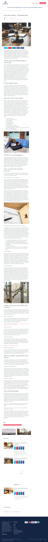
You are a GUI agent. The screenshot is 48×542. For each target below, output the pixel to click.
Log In (33, 3)
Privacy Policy (16, 533)
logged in (11, 511)
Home (8, 7)
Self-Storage (12, 424)
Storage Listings (17, 7)
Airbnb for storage (6, 10)
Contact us (40, 7)
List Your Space (42, 3)
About (15, 524)
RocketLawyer (24, 184)
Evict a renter (6, 424)
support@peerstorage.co (17, 407)
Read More (15, 455)
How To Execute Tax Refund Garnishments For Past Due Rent (16, 324)
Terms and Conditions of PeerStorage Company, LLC (18, 531)
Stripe (20, 384)
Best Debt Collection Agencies (12, 345)
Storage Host (17, 19)
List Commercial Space (32, 7)
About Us (12, 7)
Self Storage (13, 19)
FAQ (14, 527)
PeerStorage (13, 384)
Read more (4, 534)
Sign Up (37, 3)
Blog (14, 525)
